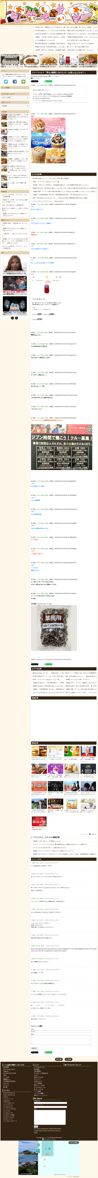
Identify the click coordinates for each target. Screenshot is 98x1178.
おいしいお (49, 12)
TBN (4, 1075)
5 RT (41, 55)
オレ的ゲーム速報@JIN (41, 1073)
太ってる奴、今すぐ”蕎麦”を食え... (17, 184)
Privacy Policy (43, 1130)
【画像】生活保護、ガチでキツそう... (18, 130)
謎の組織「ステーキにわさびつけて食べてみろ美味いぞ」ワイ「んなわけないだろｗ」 (87, 66)
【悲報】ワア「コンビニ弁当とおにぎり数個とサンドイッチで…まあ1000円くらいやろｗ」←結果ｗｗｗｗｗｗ (15, 241)
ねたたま (6, 1083)
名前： (33, 1029)
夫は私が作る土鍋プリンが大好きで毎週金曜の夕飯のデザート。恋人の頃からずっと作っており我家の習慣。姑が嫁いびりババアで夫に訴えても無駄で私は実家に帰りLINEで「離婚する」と (50, 34)
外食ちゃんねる (38, 1077)
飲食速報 (36, 1069)
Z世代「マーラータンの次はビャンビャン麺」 (46, 181)
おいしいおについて (9, 76)
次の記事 (68, 1059)
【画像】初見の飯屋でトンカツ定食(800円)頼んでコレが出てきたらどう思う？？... (18, 117)
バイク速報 (37, 1091)
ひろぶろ (6, 1085)
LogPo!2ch (6, 1101)
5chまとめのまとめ (9, 1095)
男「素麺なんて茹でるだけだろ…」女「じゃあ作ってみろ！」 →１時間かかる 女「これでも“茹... (18, 169)
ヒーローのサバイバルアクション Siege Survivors (48, 201)
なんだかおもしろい (40, 1087)
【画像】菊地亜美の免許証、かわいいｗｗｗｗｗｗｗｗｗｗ (82, 37)
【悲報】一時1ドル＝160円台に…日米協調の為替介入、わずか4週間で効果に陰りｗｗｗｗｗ (50, 50)
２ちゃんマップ (8, 1099)
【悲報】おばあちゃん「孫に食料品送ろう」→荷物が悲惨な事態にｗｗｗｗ (48, 682)
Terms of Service (55, 1130)
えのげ (36, 1075)
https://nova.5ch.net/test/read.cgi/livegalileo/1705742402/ (53, 659)
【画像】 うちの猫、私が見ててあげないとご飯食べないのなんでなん (50, 37)
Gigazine (6, 1071)
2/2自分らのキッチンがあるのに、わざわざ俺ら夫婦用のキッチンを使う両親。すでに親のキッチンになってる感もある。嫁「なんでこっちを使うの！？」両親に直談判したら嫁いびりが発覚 (82, 34)
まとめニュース (8, 1119)
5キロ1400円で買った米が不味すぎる (78, 40)
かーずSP (6, 1077)
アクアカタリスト (39, 1067)
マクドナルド (37, 78)
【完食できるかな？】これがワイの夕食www (80, 43)
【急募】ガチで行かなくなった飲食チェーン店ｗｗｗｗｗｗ (15, 214)
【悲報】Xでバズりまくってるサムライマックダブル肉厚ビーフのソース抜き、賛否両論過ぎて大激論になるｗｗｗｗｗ (64, 854)
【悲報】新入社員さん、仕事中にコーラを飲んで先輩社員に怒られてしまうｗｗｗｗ (68, 66)
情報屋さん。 (7, 1079)
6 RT (21, 55)
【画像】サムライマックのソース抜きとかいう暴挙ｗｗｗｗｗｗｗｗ (53, 851)
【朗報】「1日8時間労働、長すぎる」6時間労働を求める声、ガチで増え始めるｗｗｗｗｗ (60, 194)
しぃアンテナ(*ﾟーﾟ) (9, 1109)
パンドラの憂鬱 (38, 1093)
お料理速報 (37, 1071)
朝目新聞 (6, 1067)
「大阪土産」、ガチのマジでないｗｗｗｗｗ (15, 234)
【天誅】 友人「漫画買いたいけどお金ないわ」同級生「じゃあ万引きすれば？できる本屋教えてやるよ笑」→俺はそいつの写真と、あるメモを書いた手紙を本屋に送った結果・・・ (50, 27)
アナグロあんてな (8, 1103)
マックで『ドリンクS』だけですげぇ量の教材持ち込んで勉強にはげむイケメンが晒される (60, 844)
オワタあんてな (8, 1107)
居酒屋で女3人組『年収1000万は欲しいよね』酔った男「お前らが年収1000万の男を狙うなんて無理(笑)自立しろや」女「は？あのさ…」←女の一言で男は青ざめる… (50, 47)
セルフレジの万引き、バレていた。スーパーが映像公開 (15, 195)
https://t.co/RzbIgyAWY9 (65, 94)
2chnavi (5, 1097)
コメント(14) (54, 76)
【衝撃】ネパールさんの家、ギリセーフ (77, 679)
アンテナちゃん (8, 1105)
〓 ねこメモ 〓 (38, 1089)
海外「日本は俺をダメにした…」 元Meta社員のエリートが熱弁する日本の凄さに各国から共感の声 (80, 676)
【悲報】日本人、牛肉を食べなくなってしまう (15, 224)
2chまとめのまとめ (9, 1093)
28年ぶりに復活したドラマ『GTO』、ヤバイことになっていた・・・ (80, 692)
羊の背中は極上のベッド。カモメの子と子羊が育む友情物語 (50, 30)
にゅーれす (6, 1111)
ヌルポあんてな (8, 1113)
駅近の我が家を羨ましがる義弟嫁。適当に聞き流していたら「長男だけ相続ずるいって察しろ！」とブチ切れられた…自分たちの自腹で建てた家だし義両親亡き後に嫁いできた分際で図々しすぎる (50, 43)
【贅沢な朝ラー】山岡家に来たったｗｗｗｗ (80, 50)
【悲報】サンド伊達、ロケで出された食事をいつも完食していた (15, 201)
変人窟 (5, 1087)
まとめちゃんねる (8, 1117)
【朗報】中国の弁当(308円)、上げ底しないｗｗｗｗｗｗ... (18, 152)
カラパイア (37, 1079)
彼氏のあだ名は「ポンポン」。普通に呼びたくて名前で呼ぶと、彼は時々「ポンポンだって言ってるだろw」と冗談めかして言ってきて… (48, 673)
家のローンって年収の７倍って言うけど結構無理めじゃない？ (80, 673)
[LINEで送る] (48, 81)
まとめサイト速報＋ (9, 1115)
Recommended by (84, 834)
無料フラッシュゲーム (40, 1095)
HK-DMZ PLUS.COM (9, 1073)
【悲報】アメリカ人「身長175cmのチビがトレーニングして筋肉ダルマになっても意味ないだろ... (18, 139)
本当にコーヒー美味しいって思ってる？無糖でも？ (15, 209)
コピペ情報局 (38, 1083)
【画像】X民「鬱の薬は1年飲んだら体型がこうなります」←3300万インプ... (18, 124)
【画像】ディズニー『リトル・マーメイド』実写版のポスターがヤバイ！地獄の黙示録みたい (14, 273)
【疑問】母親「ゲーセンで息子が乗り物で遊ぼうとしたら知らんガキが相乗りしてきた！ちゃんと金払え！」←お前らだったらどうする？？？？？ (64, 191)
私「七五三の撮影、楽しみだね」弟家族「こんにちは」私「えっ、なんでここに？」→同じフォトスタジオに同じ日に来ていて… (82, 27)
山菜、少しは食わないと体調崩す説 (13, 205)
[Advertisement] (16, 39)
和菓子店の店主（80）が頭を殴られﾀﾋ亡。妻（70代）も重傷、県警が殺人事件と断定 (80, 686)
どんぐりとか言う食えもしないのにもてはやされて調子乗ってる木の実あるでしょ (48, 692)
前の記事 (59, 1059)
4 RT (60, 55)
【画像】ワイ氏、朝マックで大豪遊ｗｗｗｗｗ (47, 841)
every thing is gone (9, 1069)
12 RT (2, 55)
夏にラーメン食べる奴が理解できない (78, 47)
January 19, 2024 (57, 100)
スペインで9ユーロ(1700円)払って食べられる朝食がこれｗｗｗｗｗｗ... (18, 177)
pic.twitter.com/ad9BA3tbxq (41, 98)
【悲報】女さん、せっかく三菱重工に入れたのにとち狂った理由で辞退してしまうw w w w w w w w (80, 682)
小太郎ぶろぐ (38, 1081)
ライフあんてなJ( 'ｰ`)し (10, 1121)
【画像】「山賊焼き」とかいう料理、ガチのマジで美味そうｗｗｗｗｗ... (18, 161)
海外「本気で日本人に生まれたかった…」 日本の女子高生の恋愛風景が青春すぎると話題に (60, 198)
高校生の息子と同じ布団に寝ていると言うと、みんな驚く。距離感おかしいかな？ (82, 30)
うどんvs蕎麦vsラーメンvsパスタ (45, 40)
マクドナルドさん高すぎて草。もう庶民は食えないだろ (49, 847)
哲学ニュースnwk (39, 1085)
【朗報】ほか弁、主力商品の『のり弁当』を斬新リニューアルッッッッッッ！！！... (18, 146)
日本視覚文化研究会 (9, 1081)
